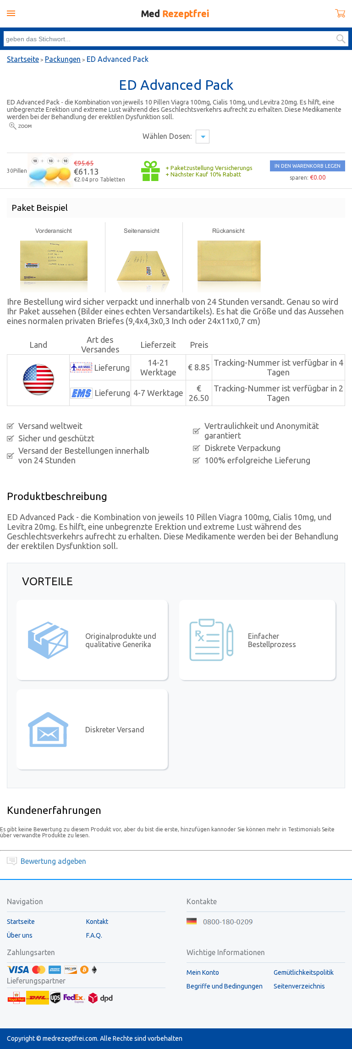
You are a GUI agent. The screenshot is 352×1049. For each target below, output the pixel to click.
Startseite (23, 59)
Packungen (63, 59)
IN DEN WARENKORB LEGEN (308, 166)
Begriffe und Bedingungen (225, 986)
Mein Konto (203, 972)
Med (175, 13)
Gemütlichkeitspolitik (304, 972)
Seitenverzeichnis (299, 986)
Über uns (20, 935)
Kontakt (97, 921)
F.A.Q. (94, 935)
